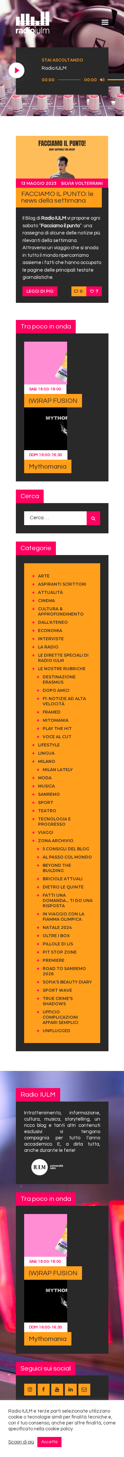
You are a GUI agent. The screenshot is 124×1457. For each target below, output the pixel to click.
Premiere (53, 960)
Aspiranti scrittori (62, 584)
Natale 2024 (57, 927)
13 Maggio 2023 (39, 183)
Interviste (51, 638)
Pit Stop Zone (60, 952)
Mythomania (48, 466)
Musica (46, 786)
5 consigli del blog (66, 848)
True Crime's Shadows (58, 1001)
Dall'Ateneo (53, 622)
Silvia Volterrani (82, 183)
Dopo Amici (56, 690)
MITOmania (55, 720)
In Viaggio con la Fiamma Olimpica (63, 916)
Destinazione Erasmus (59, 679)
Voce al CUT (57, 736)
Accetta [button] (49, 1442)
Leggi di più (40, 291)
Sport (45, 802)
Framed (52, 712)
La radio (48, 646)
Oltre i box (56, 935)
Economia (50, 630)
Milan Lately (58, 769)
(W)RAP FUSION (53, 401)
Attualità (50, 592)
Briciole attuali (63, 878)
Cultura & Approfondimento (61, 611)
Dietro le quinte (63, 887)
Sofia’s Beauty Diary (67, 982)
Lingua (46, 753)
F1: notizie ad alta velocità (64, 701)
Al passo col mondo (67, 857)
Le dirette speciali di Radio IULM (63, 658)
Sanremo (49, 794)
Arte (44, 575)
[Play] (17, 71)
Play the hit (57, 728)
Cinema (46, 600)
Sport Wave (57, 990)
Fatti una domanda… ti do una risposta (68, 900)
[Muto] (102, 79)
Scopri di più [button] (21, 1442)
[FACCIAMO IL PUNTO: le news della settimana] (62, 162)
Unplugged (56, 1030)
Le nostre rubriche (62, 668)
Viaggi (45, 832)
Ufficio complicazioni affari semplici (60, 1017)
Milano (46, 761)
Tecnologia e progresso (54, 821)
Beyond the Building (57, 868)
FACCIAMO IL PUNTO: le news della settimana (57, 197)
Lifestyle (49, 744)
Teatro (47, 810)
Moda (45, 777)
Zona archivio (55, 840)
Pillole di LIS (58, 943)
